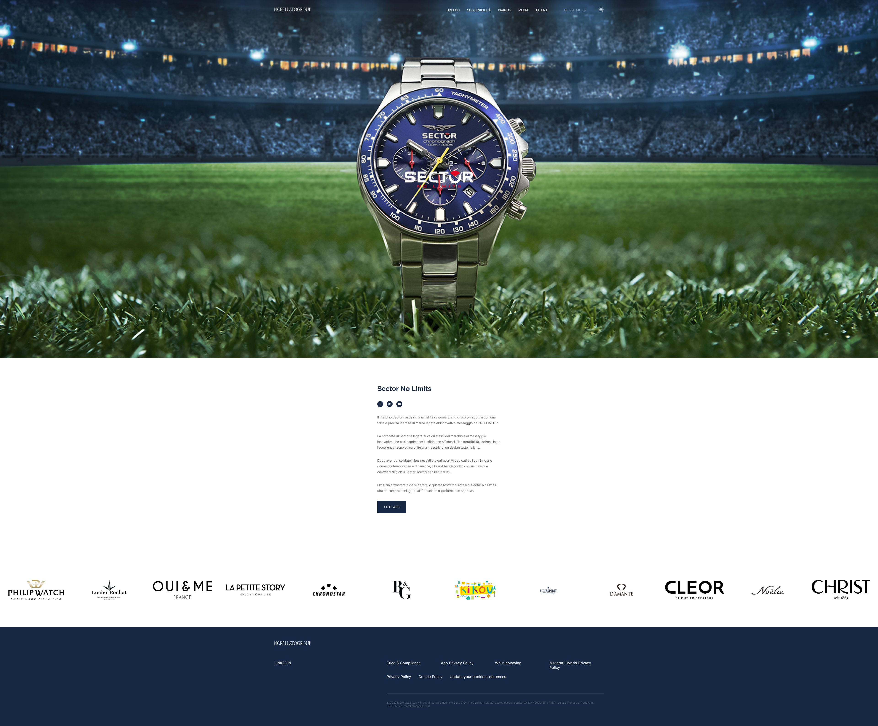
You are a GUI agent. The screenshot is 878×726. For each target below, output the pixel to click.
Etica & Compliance (403, 663)
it (565, 10)
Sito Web (391, 507)
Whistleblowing (508, 663)
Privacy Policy (399, 676)
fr (578, 10)
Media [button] (523, 10)
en (572, 10)
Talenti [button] (542, 10)
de (584, 10)
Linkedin (282, 663)
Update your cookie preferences (478, 676)
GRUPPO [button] (453, 10)
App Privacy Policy (457, 663)
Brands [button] (504, 10)
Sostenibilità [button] (479, 10)
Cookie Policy (430, 676)
